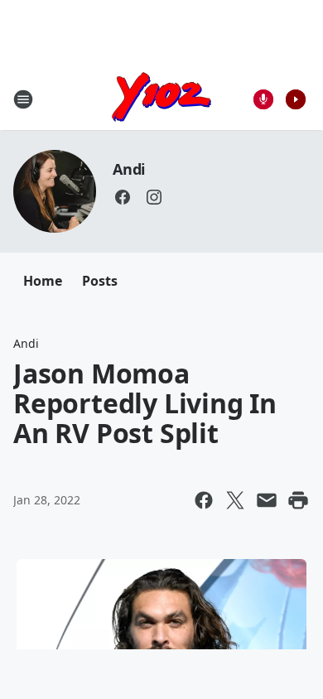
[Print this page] (298, 500)
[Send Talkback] (263, 99)
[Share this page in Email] (266, 500)
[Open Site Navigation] (23, 99)
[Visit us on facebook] (123, 197)
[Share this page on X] (235, 500)
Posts (100, 281)
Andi (129, 169)
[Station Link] (161, 99)
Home (42, 281)
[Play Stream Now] (296, 99)
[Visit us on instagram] (154, 197)
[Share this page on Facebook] (203, 500)
